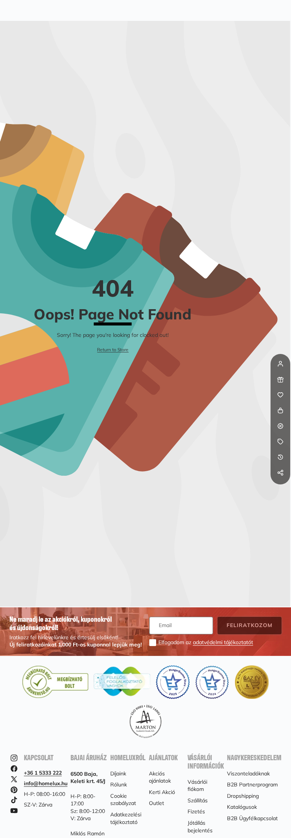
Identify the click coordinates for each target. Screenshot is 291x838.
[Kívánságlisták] (280, 395)
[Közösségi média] (280, 473)
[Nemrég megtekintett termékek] (280, 457)
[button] (280, 488)
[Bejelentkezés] (280, 364)
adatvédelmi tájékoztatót (223, 642)
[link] (112, 350)
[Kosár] (280, 410)
